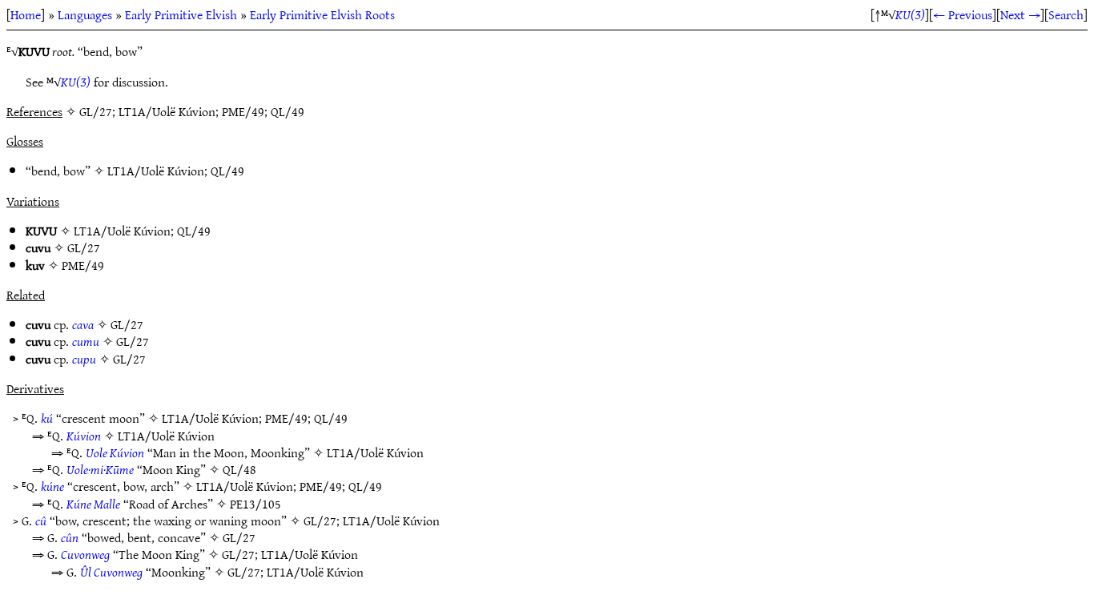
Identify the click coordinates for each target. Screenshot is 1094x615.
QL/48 (239, 469)
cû (40, 520)
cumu (85, 341)
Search (1066, 14)
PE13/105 (255, 503)
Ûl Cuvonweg (111, 572)
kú (47, 418)
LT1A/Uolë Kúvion (155, 170)
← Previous (962, 14)
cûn (69, 537)
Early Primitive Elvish (181, 14)
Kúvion (83, 435)
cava (83, 324)
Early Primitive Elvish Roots (322, 14)
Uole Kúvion (115, 452)
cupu (84, 359)
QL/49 (227, 170)
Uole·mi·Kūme (100, 469)
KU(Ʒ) (910, 14)
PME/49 (83, 265)
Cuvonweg (85, 554)
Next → (1020, 14)
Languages (85, 14)
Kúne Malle (93, 503)
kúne (52, 486)
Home (25, 14)
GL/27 (83, 247)
